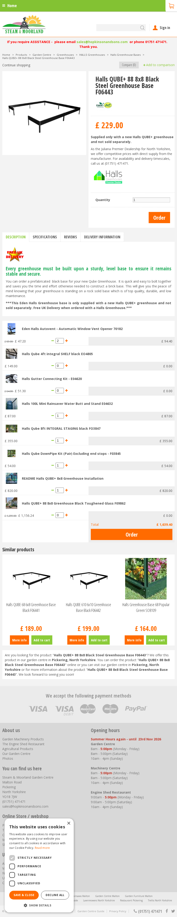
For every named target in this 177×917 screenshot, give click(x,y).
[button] (39, 905)
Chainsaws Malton (80, 896)
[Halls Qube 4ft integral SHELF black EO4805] (11, 353)
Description (16, 236)
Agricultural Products (17, 749)
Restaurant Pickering (131, 900)
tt (173, 911)
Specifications (45, 236)
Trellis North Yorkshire (160, 900)
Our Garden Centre (16, 753)
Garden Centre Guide (90, 911)
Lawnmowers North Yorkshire (99, 900)
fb (166, 911)
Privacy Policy (117, 911)
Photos (7, 758)
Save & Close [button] (24, 895)
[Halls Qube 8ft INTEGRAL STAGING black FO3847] (11, 428)
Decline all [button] (55, 895)
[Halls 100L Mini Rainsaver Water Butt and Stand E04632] (11, 403)
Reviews (70, 236)
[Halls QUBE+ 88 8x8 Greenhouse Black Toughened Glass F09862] (11, 503)
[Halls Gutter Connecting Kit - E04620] (11, 378)
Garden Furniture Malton (139, 896)
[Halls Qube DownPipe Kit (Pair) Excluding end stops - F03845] (11, 453)
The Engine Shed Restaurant (23, 744)
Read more (42, 848)
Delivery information (102, 236)
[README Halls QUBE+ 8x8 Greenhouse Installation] (11, 478)
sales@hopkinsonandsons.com (102, 42)
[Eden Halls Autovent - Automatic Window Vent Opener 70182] (11, 328)
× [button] (68, 823)
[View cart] (171, 5)
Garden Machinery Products (23, 739)
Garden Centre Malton (107, 896)
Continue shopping (16, 65)
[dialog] (39, 865)
